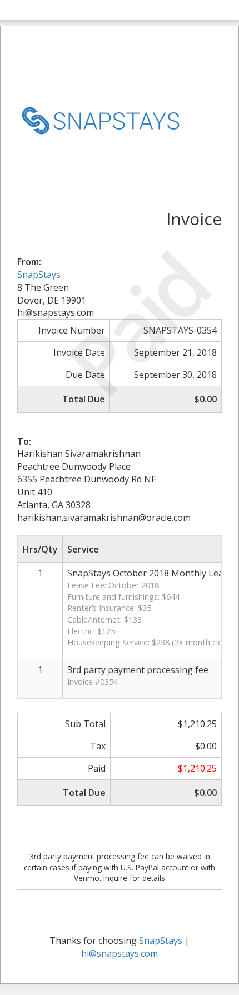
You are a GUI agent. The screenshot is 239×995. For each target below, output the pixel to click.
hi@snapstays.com (119, 953)
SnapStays (39, 274)
